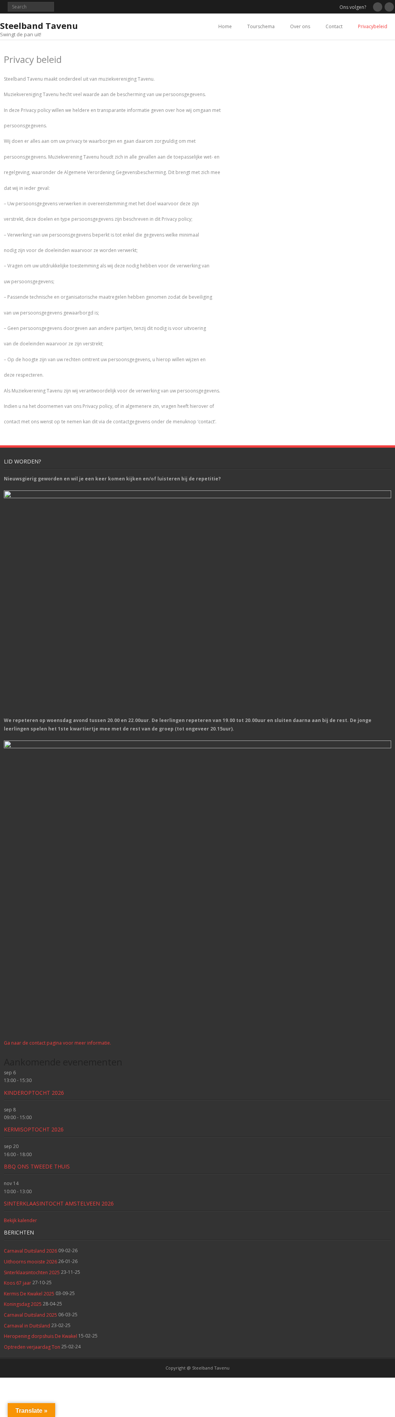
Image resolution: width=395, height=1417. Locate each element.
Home (225, 26)
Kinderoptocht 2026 (34, 1092)
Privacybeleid (372, 26)
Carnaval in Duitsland (27, 1325)
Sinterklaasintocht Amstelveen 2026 (59, 1203)
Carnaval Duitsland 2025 (30, 1315)
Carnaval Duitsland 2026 (30, 1251)
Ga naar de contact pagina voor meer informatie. (57, 1043)
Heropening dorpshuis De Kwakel (40, 1336)
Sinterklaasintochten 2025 (32, 1272)
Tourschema (261, 26)
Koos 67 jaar (17, 1283)
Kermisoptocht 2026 (34, 1129)
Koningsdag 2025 (23, 1304)
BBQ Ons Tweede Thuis (37, 1166)
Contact (334, 26)
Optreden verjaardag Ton (32, 1347)
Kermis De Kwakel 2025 (29, 1293)
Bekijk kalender (20, 1220)
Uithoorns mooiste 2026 (30, 1261)
